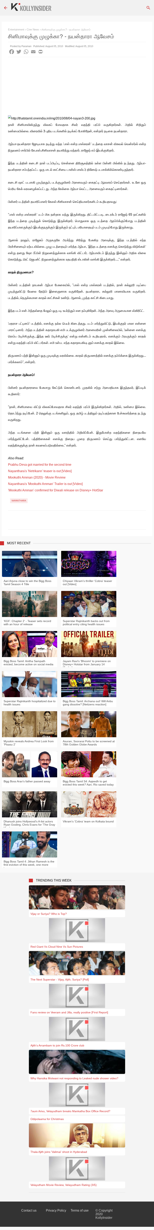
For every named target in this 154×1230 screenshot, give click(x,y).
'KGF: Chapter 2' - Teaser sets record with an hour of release (27, 622)
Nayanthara (19, 500)
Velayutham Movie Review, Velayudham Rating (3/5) (63, 1185)
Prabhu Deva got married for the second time (39, 464)
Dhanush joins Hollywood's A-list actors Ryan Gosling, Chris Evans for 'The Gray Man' (29, 824)
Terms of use (80, 1210)
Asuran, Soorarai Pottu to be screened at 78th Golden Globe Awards (89, 743)
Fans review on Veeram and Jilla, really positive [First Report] (69, 1012)
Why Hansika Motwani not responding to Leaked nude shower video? (74, 1078)
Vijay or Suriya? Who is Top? (48, 913)
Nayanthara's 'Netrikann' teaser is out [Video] (40, 471)
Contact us (28, 1210)
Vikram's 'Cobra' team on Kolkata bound (88, 821)
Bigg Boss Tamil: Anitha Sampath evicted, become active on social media (28, 662)
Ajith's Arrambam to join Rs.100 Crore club (57, 1045)
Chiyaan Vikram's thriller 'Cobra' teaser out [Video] (87, 582)
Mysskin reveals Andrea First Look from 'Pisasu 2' (29, 743)
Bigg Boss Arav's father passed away (27, 781)
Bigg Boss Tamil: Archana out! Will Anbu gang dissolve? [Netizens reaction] (88, 703)
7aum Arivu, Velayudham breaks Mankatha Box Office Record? (70, 1111)
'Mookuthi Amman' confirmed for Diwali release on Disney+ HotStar (55, 490)
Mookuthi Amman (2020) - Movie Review (37, 477)
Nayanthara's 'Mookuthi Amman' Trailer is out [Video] (45, 484)
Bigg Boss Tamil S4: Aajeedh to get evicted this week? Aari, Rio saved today (88, 783)
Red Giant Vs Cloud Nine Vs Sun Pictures (56, 946)
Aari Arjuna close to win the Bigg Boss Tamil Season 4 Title (27, 582)
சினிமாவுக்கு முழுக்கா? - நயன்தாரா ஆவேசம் (66, 29)
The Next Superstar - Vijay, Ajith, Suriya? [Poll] (59, 979)
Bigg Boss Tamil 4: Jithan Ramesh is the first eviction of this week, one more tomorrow (29, 864)
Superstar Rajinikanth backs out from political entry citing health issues (86, 622)
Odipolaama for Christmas (47, 1119)
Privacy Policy (56, 1210)
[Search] (148, 8)
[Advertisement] (77, 87)
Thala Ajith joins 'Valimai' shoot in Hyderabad (58, 1151)
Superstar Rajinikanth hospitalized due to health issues (30, 703)
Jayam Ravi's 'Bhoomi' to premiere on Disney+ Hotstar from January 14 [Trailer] (87, 664)
